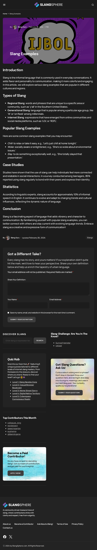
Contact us (7, 527)
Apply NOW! (15, 473)
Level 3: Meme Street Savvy (25, 390)
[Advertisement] (72, 426)
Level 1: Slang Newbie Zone (24, 382)
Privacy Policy (77, 524)
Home (5, 14)
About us (7, 524)
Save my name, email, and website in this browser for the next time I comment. (42, 312)
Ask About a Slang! (45, 524)
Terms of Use (62, 524)
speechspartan (14, 428)
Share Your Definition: (17, 279)
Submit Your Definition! (21, 319)
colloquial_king (14, 422)
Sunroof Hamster (63, 343)
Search (39, 341)
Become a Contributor (23, 524)
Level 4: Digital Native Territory (26, 393)
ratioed (59, 345)
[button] (4, 4)
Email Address (55, 299)
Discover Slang (14, 334)
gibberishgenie (14, 434)
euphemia (12, 431)
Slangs (90, 237)
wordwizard (13, 425)
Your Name (13, 299)
